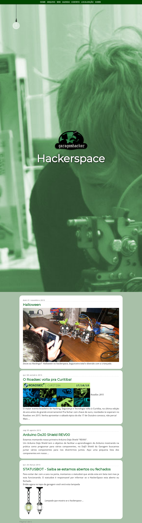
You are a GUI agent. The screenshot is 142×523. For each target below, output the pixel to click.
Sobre (98, 2)
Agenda (66, 2)
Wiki (59, 2)
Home (42, 2)
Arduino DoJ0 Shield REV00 (46, 435)
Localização (87, 2)
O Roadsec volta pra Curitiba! (47, 379)
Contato (75, 2)
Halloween (32, 305)
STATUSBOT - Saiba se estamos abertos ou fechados (67, 469)
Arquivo (51, 2)
